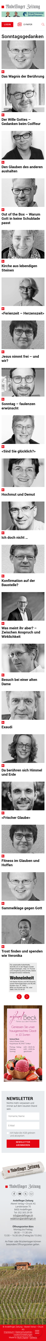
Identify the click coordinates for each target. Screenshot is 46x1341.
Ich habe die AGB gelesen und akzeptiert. (22, 1134)
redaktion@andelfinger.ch (23, 1218)
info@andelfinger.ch (23, 1215)
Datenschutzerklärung (25, 1332)
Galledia (33, 1337)
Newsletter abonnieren (23, 1143)
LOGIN (7, 24)
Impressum (9, 1332)
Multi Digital (22, 1337)
